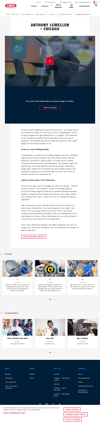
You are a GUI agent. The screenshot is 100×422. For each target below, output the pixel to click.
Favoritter (52, 2)
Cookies (80, 382)
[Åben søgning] (96, 6)
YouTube (56, 374)
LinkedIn (56, 384)
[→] (54, 299)
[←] (46, 299)
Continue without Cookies (75, 414)
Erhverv (45, 6)
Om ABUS (71, 6)
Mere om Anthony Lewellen (33, 237)
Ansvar (80, 374)
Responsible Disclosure (85, 386)
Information (84, 6)
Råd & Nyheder (58, 6)
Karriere (38, 2)
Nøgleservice (67, 2)
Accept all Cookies (72, 419)
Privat (34, 6)
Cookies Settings (50, 108)
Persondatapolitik (84, 378)
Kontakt (32, 374)
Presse (31, 378)
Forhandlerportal (85, 2)
